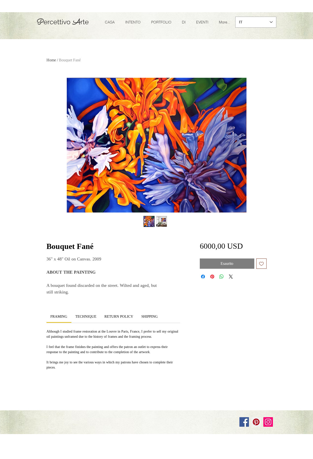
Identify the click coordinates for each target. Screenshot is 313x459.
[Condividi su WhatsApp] (221, 277)
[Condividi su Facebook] (203, 277)
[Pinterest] (256, 422)
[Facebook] (244, 422)
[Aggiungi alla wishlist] (261, 263)
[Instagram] (268, 422)
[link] (58, 316)
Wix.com (102, 406)
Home (51, 60)
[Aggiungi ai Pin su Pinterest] (212, 277)
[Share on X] (231, 277)
